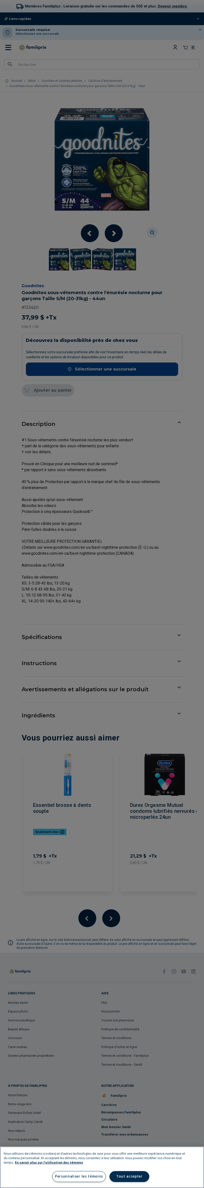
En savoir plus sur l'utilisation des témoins (49, 1162)
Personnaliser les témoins (79, 1176)
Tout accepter (129, 1176)
